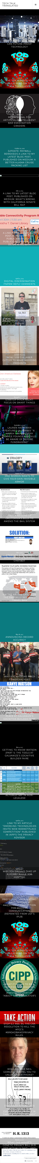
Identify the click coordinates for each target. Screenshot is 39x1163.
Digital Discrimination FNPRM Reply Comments (19, 282)
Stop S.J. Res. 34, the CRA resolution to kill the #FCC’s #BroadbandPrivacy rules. (19, 1029)
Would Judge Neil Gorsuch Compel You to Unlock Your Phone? (19, 1072)
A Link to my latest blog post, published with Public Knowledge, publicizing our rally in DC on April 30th (19, 239)
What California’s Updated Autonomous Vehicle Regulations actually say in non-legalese (19, 792)
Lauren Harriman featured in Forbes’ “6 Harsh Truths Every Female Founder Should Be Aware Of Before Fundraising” (19, 435)
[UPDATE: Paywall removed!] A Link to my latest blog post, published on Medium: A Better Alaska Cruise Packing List (19, 158)
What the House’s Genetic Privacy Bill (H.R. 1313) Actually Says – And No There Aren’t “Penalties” (19, 1148)
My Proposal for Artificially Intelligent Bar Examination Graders (19, 121)
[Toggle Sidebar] (35, 4)
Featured (19, 38)
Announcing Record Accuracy (19, 638)
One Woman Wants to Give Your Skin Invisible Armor (19, 479)
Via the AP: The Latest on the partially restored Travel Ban (19, 597)
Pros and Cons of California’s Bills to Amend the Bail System (19, 518)
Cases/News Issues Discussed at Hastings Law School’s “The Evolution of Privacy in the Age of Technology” (19, 1109)
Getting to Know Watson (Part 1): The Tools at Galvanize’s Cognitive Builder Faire (19, 754)
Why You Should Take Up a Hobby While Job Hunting (19, 874)
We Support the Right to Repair (19, 322)
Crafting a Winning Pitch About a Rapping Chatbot (19, 558)
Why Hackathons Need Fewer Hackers (19, 678)
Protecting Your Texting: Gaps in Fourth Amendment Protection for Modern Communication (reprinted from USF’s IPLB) (19, 908)
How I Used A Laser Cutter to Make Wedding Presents (19, 360)
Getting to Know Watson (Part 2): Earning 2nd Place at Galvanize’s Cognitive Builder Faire (19, 714)
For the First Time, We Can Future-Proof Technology (19, 44)
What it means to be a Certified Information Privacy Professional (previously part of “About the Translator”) (19, 990)
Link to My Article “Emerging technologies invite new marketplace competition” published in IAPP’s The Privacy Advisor (19, 830)
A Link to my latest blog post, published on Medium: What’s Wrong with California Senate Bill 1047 (19, 199)
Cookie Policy (7, 1155)
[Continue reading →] (19, 29)
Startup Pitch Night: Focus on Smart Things (19, 401)
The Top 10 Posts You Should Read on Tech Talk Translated (19, 83)
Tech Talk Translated (10, 4)
